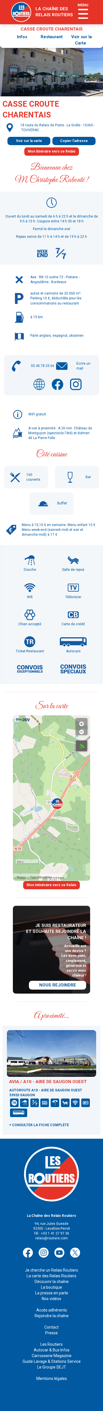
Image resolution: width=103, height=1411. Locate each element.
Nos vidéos (51, 1298)
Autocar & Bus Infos (52, 1350)
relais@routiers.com (51, 1238)
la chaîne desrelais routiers (54, 11)
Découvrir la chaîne (52, 1281)
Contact (51, 1327)
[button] (57, 803)
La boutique (51, 1287)
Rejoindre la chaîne (52, 1315)
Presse (51, 1333)
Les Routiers (51, 1344)
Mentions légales (51, 1378)
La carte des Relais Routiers (51, 1276)
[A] (81, 746)
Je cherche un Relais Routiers (51, 1270)
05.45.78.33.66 (42, 366)
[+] (81, 722)
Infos (22, 36)
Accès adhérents (51, 1310)
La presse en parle (51, 1293)
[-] (81, 730)
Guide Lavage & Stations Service (52, 1361)
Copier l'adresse (74, 141)
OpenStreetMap (41, 877)
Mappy (21, 877)
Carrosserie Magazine (52, 1355)
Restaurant (52, 36)
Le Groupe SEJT (51, 1367)
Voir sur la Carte (81, 39)
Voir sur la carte (29, 141)
